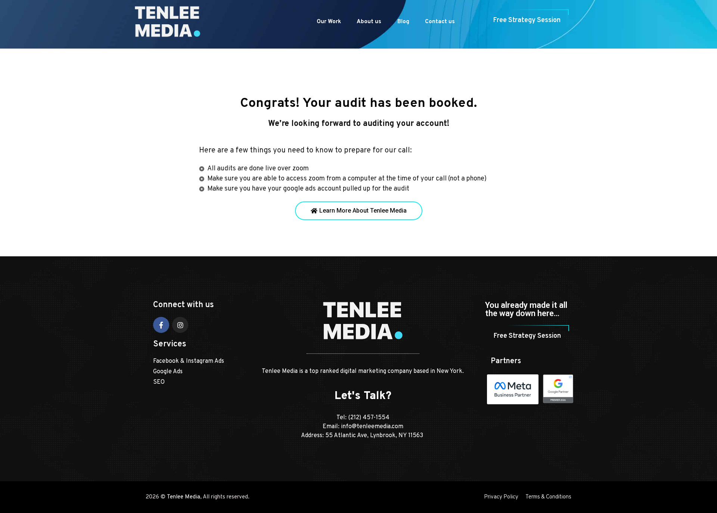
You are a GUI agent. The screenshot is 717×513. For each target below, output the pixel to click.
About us (369, 21)
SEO (159, 382)
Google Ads (168, 372)
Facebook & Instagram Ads (188, 361)
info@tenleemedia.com (372, 426)
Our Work (329, 21)
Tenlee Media (183, 497)
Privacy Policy (501, 497)
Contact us (440, 21)
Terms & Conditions (548, 497)
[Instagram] (180, 325)
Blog (403, 21)
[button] (358, 210)
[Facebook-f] (161, 325)
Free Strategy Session (527, 20)
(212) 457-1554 (368, 417)
